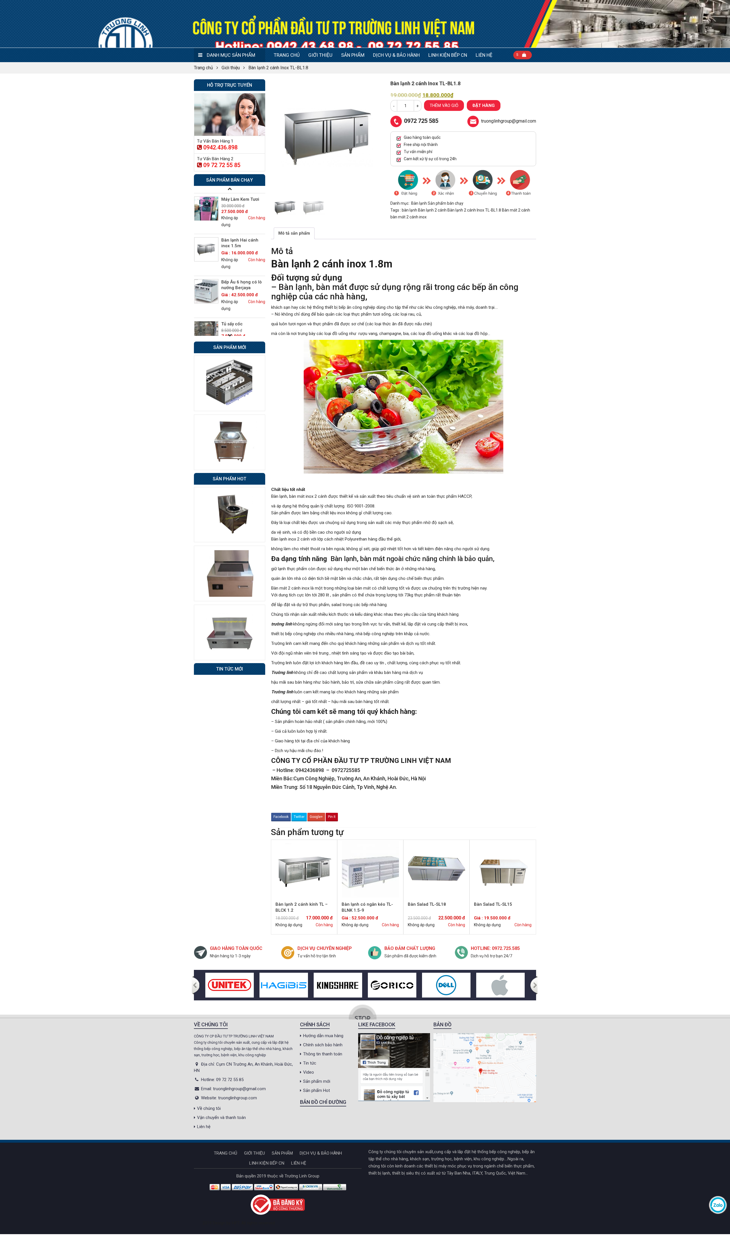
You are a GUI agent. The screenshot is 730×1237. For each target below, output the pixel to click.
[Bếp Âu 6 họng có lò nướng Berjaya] (206, 285)
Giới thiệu (320, 55)
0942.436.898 (220, 147)
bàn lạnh (410, 210)
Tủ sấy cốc (232, 317)
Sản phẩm (352, 55)
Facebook (281, 817)
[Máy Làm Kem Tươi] (206, 202)
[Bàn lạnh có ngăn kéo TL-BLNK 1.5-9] (370, 869)
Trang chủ (287, 55)
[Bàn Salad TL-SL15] (503, 869)
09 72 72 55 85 (221, 165)
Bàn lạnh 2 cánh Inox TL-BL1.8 (474, 210)
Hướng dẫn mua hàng (323, 1035)
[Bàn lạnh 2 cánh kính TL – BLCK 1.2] (304, 869)
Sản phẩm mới (316, 1081)
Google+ (316, 817)
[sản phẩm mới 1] (229, 382)
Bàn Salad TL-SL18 (427, 904)
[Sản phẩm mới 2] (229, 441)
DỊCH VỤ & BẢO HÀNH (396, 55)
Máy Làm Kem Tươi (240, 193)
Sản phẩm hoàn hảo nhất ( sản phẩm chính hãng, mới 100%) (331, 721)
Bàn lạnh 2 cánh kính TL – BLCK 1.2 (301, 907)
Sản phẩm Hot (316, 1090)
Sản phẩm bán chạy (445, 203)
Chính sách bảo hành (322, 1044)
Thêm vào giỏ (444, 105)
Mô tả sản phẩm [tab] (294, 233)
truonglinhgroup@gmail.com (508, 121)
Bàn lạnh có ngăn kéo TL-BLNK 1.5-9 (367, 907)
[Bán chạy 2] (229, 573)
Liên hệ (484, 55)
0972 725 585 (421, 120)
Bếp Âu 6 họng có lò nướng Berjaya (241, 278)
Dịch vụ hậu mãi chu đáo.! (299, 750)
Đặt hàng (484, 105)
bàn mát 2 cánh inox (408, 217)
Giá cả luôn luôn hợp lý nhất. (301, 731)
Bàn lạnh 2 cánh (432, 210)
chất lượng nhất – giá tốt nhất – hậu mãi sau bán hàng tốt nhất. (330, 701)
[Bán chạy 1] (229, 514)
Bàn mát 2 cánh (516, 210)
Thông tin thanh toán (322, 1054)
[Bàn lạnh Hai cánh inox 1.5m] (206, 243)
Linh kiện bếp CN (447, 55)
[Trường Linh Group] (365, 24)
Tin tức (309, 1063)
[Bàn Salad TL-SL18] (436, 869)
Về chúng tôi (209, 1108)
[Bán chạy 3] (229, 632)
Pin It (332, 817)
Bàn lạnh (419, 203)
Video (308, 1072)
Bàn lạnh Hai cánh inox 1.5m (239, 236)
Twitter (299, 817)
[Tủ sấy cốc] (206, 327)
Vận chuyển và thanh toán (221, 1117)
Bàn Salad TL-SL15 (493, 904)
